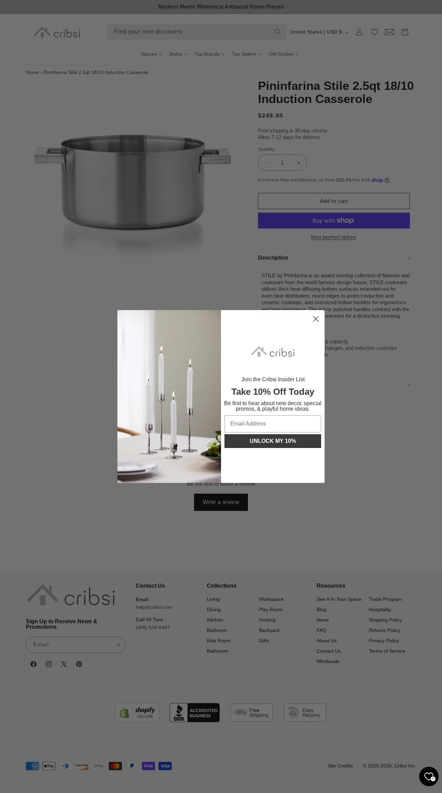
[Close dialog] (316, 319)
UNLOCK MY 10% (273, 441)
